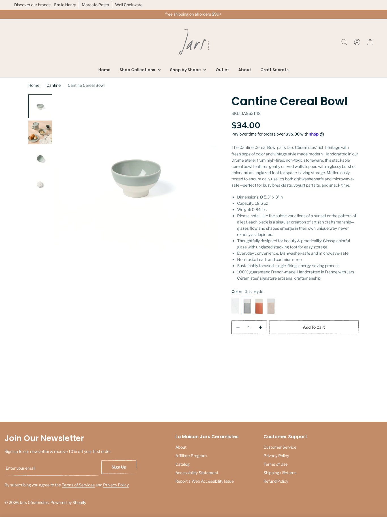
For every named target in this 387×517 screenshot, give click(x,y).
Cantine (53, 85)
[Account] (357, 42)
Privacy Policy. (116, 484)
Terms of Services (78, 484)
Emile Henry (65, 4)
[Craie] (235, 306)
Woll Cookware (129, 4)
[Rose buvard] (271, 306)
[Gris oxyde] (247, 306)
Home (33, 85)
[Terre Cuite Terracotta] (259, 306)
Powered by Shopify (68, 502)
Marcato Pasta (95, 4)
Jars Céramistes (34, 502)
